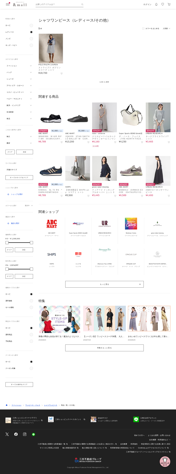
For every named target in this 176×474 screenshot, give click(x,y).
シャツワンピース (50, 405)
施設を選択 (15, 223)
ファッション (16, 405)
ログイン (147, 4)
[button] (19, 25)
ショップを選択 (17, 194)
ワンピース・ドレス (32, 405)
